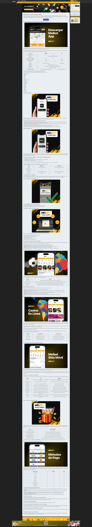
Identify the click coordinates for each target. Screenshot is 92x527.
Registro (20, 2)
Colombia (32, 2)
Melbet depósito (34, 468)
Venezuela (35, 2)
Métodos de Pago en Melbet (42, 2)
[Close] (79, 521)
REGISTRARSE (75, 11)
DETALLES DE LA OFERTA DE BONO (29, 9)
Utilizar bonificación (76, 523)
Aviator (29, 2)
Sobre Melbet (48, 2)
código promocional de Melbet (36, 439)
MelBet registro (32, 206)
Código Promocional (24, 2)
